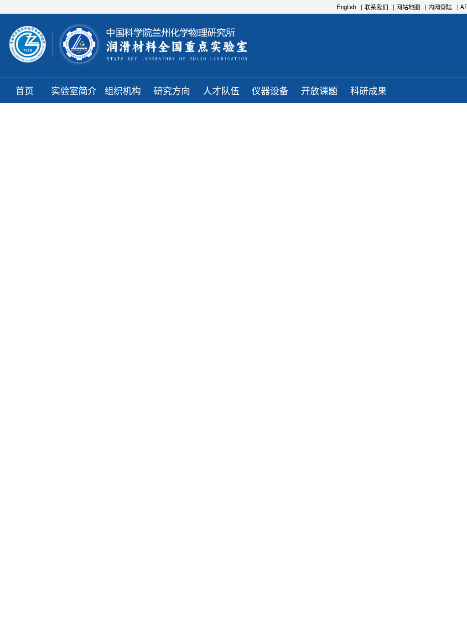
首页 (25, 118)
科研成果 (368, 118)
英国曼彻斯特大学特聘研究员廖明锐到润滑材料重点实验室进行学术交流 (177, 577)
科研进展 (52, 163)
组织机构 (122, 118)
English (346, 6)
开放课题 (319, 118)
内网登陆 (440, 6)
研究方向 (172, 118)
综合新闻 (125, 432)
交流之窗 (52, 432)
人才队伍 (221, 118)
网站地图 (408, 6)
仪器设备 (270, 118)
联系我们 (376, 6)
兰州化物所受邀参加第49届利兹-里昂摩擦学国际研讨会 (118, 518)
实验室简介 (74, 118)
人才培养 (417, 118)
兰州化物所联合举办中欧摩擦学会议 (84, 470)
